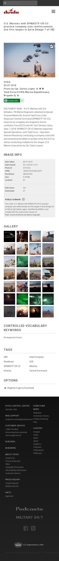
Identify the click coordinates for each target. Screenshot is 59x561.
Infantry (7, 370)
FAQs (7, 464)
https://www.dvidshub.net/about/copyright (22, 215)
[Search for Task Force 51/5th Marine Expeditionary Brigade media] (14, 95)
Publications (38, 450)
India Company (36, 357)
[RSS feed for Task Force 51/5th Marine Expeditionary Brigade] (18, 95)
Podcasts (37, 447)
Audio (35, 441)
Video (35, 435)
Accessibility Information (15, 470)
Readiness (9, 361)
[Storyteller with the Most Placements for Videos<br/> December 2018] (43, 89)
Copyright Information (14, 467)
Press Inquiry (12, 479)
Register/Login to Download (20, 388)
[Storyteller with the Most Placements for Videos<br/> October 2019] (40, 89)
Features (10, 442)
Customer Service (12, 473)
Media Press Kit (11, 486)
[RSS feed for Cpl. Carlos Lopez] (37, 89)
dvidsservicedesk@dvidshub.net (19, 419)
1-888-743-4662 (11, 429)
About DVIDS (12, 454)
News (35, 438)
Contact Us (10, 458)
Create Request (12, 483)
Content (38, 428)
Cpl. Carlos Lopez (25, 89)
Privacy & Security (12, 461)
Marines (33, 366)
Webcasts (37, 453)
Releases (37, 413)
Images (36, 432)
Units (8, 492)
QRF (6, 357)
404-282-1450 (11, 409)
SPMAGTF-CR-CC (12, 366)
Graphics (37, 444)
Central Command (38, 370)
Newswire (10, 448)
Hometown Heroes (41, 416)
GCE (31, 361)
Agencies (9, 496)
